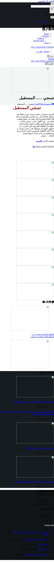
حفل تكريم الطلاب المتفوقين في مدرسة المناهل (34, 402)
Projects (46, 36)
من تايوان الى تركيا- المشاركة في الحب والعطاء (34, 482)
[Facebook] (52, 30)
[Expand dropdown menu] (41, 36)
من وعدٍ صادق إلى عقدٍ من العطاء (40, 448)
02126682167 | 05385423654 (37, 539)
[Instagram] (49, 30)
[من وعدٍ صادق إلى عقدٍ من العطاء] (35, 443)
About (46, 43)
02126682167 (43, 544)
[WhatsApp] (52, 302)
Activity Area (38, 41)
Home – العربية (43, 52)
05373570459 (43, 549)
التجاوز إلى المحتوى (46, 1)
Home (46, 34)
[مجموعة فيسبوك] (46, 492)
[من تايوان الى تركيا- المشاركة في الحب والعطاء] (35, 477)
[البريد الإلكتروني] (43, 302)
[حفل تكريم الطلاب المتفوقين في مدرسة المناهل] (35, 397)
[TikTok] (46, 30)
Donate (51, 59)
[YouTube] (43, 30)
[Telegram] (46, 302)
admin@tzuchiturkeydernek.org (36, 554)
